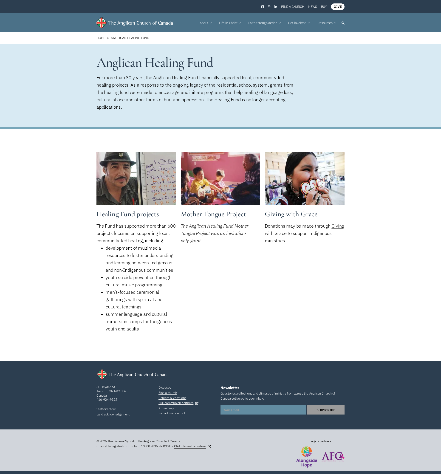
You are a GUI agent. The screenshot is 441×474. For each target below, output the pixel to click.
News (312, 6)
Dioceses (164, 387)
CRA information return (190, 446)
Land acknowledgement (113, 414)
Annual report (168, 408)
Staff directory (106, 409)
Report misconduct (171, 413)
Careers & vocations (172, 398)
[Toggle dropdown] (211, 23)
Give (338, 7)
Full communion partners (175, 403)
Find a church (292, 6)
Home (100, 38)
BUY (324, 6)
